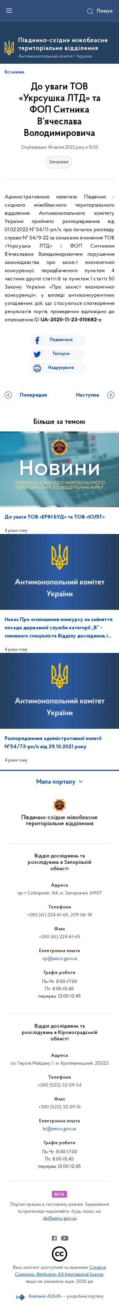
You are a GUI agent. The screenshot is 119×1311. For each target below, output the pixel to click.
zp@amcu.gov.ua (59, 958)
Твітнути (61, 354)
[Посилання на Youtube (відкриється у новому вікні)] (64, 1238)
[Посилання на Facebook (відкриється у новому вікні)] (54, 1238)
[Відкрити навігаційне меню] (9, 11)
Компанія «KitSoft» (45, 1296)
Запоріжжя (58, 162)
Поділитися (61, 340)
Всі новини (14, 72)
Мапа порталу (56, 782)
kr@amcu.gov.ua (59, 1129)
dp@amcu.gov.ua (59, 1218)
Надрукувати (61, 368)
